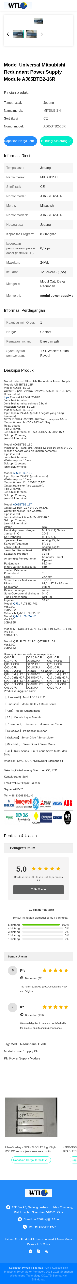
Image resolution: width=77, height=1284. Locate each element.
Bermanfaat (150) (34, 1015)
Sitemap (38, 1267)
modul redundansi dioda (29, 1044)
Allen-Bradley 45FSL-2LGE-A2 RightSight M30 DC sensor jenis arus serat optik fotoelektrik (30, 1149)
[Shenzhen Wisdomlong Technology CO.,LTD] (18, 5)
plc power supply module (22, 1058)
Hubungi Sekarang (54, 141)
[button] (10, 1124)
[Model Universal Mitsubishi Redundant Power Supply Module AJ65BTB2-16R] (38, 21)
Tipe (6, 397)
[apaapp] (31, 1251)
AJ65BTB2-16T (22, 504)
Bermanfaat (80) (33, 978)
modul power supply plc (21, 1051)
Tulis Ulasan (38, 889)
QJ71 (16, 603)
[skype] (38, 1251)
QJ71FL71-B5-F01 (25, 616)
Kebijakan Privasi (19, 1267)
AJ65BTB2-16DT (23, 472)
